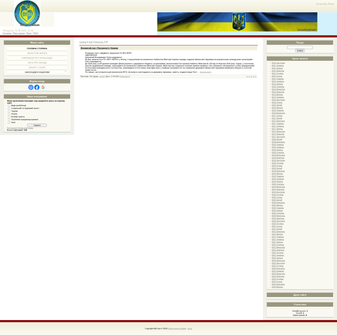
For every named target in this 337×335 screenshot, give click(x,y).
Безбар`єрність (18, 117)
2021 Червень (278, 239)
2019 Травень (278, 176)
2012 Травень (278, 79)
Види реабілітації (18, 105)
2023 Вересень (278, 274)
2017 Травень (278, 123)
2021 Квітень (277, 234)
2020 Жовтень (278, 218)
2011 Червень (278, 65)
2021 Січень (277, 226)
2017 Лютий (277, 118)
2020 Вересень (278, 216)
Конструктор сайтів (177, 328)
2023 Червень (278, 271)
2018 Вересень (278, 155)
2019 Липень (277, 181)
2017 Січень (277, 116)
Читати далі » (206, 72)
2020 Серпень (278, 213)
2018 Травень (278, 145)
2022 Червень (278, 255)
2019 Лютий (277, 168)
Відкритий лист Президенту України (99, 48)
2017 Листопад (278, 137)
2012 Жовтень (278, 92)
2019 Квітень (277, 174)
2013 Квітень (277, 94)
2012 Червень (278, 81)
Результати (12, 128)
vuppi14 (102, 76)
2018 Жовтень (278, 158)
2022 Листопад (278, 263)
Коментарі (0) (125, 76)
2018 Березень (278, 142)
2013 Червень (278, 97)
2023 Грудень (278, 279)
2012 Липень (277, 84)
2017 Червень (278, 126)
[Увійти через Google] (43, 87)
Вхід (29, 33)
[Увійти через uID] (31, 87)
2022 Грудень (278, 266)
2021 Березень (278, 231)
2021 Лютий (277, 229)
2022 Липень (277, 258)
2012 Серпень (278, 87)
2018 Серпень (278, 152)
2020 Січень (277, 197)
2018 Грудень (278, 163)
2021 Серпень (278, 245)
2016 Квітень (277, 108)
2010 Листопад (278, 63)
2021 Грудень (278, 253)
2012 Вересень (278, 89)
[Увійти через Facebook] (36, 87)
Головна (7, 33)
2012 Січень (277, 76)
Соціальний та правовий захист (25, 108)
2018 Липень (277, 150)
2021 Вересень (278, 247)
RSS (35, 33)
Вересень (99, 42)
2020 (91, 42)
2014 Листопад (278, 100)
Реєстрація (19, 33)
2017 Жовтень (278, 134)
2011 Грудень (277, 73)
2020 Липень (277, 210)
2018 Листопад (278, 160)
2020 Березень (278, 202)
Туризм (14, 111)
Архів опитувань (26, 128)
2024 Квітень (277, 287)
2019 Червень (278, 179)
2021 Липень (277, 242)
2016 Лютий (277, 105)
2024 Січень (277, 282)
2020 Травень (278, 208)
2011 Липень (277, 68)
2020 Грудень (278, 224)
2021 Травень (278, 237)
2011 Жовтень (278, 71)
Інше (13, 122)
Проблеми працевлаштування (24, 119)
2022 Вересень (278, 260)
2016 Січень (277, 102)
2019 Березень (278, 171)
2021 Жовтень (278, 250)
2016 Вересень (278, 113)
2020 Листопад (278, 221)
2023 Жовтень (278, 276)
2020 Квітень (277, 205)
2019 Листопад (278, 192)
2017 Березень (278, 121)
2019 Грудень (278, 195)
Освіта (14, 114)
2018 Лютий (277, 139)
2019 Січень (277, 166)
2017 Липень (277, 129)
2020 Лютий (277, 200)
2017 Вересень (278, 131)
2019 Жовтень (278, 189)
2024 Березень (278, 284)
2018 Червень (278, 147)
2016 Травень (278, 110)
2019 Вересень (278, 187)
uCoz (190, 328)
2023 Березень (278, 268)
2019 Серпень (278, 184)
